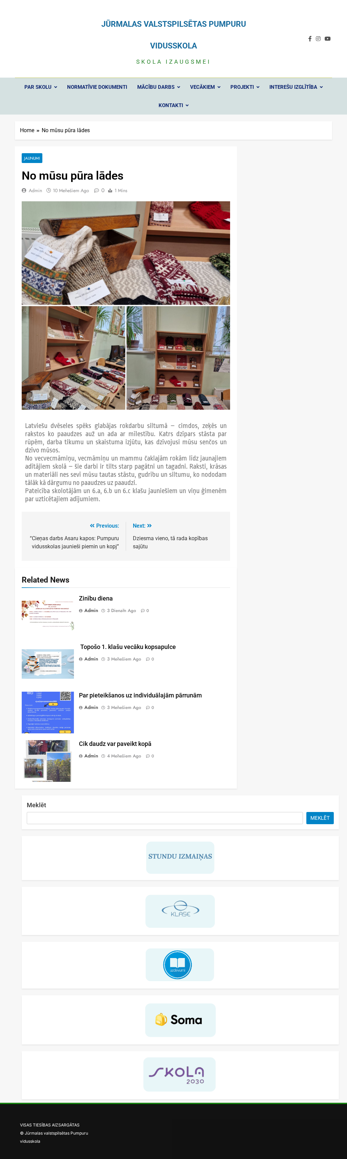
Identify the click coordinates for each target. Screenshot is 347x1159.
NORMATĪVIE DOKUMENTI (97, 87)
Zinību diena (96, 598)
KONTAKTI (171, 105)
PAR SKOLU (38, 87)
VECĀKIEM (202, 87)
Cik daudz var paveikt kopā (115, 743)
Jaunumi (32, 158)
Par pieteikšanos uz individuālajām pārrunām (140, 695)
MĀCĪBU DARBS (156, 87)
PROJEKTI (242, 87)
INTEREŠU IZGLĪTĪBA (293, 87)
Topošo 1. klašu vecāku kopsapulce (127, 647)
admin (35, 190)
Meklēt (36, 805)
